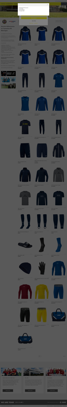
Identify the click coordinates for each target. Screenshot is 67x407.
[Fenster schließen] (47, 5)
